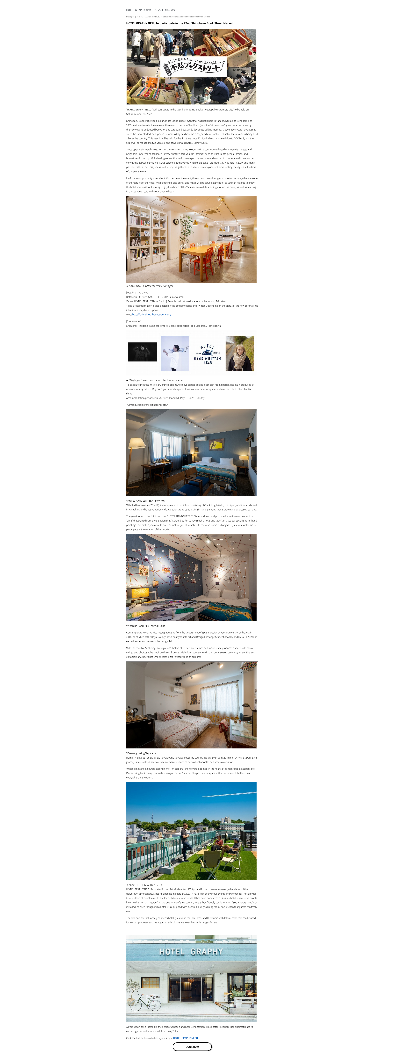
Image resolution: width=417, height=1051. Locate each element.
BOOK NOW (192, 1046)
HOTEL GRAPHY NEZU (185, 1038)
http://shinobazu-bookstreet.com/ (151, 314)
